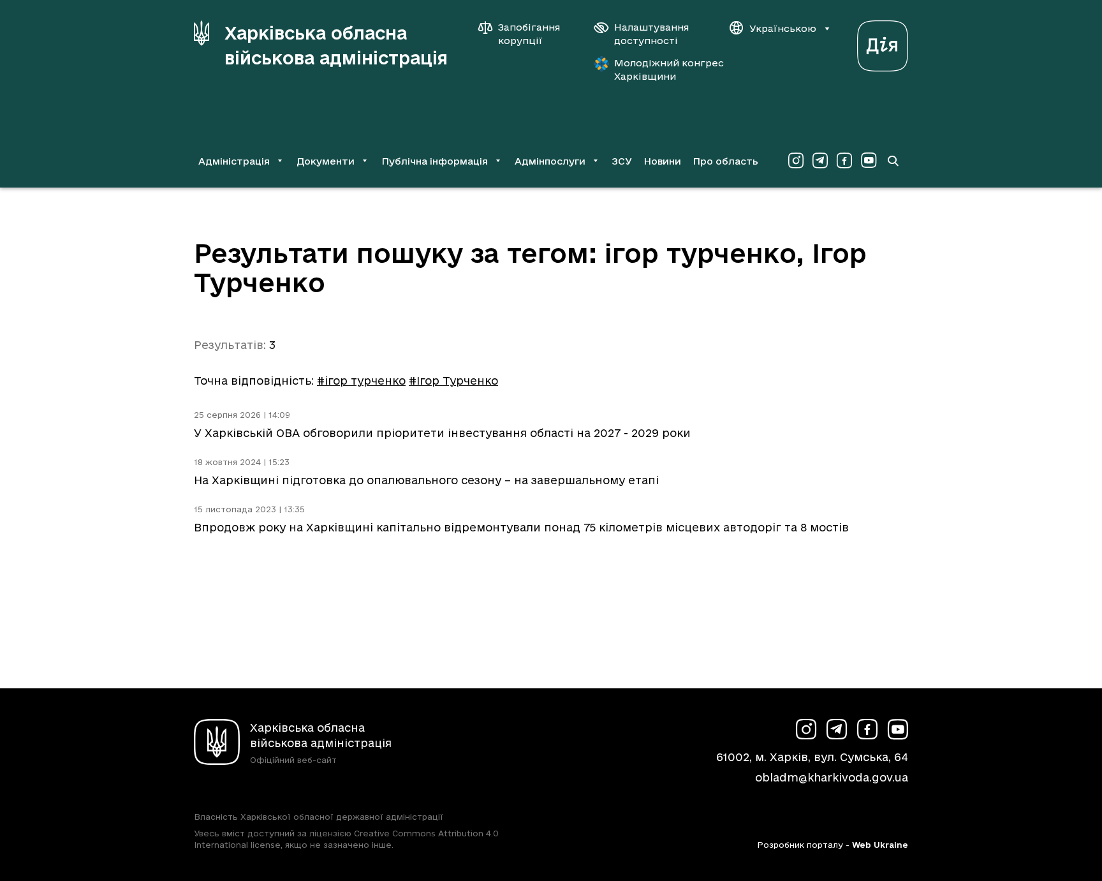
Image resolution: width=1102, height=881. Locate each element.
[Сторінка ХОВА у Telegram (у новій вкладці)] (820, 160)
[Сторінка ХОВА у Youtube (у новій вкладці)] (868, 160)
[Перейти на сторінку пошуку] (892, 160)
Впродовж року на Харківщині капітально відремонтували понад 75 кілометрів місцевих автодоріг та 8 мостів (521, 527)
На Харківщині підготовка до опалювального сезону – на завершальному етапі (426, 480)
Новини (662, 161)
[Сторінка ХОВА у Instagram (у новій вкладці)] (796, 160)
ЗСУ (622, 161)
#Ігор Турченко (453, 380)
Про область (725, 161)
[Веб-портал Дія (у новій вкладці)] (882, 42)
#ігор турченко (361, 380)
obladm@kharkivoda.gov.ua (831, 777)
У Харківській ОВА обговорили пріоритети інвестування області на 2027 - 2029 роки (442, 433)
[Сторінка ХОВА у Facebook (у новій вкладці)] (844, 160)
